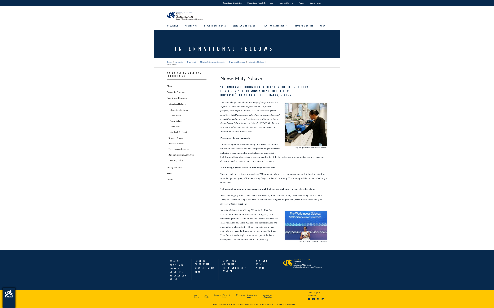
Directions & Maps (252, 296)
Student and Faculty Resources (260, 3)
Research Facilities (176, 143)
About (323, 25)
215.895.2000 (270, 304)
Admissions (191, 25)
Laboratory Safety (176, 160)
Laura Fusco (175, 115)
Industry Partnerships (275, 25)
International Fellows (256, 62)
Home (169, 62)
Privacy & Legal (226, 296)
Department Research (237, 62)
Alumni (301, 3)
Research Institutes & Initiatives (181, 154)
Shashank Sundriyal (178, 132)
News (169, 173)
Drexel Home (315, 3)
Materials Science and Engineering (212, 62)
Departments (191, 62)
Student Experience (215, 25)
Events (170, 179)
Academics (172, 25)
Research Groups (176, 138)
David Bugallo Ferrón (179, 109)
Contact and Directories (232, 3)
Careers (217, 295)
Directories (240, 295)
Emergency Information (267, 296)
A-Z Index (196, 296)
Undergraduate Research (179, 149)
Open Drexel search (325, 2)
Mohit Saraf (175, 126)
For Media (206, 296)
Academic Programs (176, 91)
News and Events (286, 3)
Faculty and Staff (174, 167)
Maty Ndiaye (176, 121)
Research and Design (244, 25)
